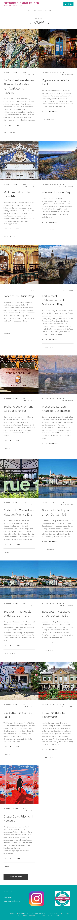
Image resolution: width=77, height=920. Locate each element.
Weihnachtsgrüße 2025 (56, 192)
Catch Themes (53, 915)
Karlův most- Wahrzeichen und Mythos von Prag (53, 300)
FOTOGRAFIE (8, 72)
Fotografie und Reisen (21, 3)
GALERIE (17, 72)
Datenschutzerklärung (12, 901)
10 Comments (49, 119)
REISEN (23, 72)
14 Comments (49, 230)
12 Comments (10, 552)
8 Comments (10, 133)
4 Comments (48, 650)
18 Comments (10, 754)
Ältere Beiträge (16, 877)
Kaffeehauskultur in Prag (19, 296)
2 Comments (10, 653)
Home (27, 11)
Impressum (8, 897)
